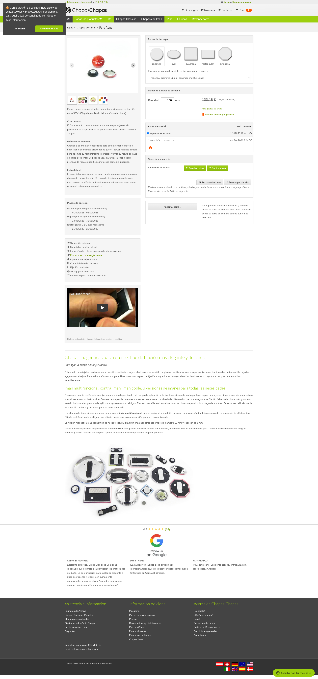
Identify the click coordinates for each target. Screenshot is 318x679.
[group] (72, 100)
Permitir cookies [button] (49, 28)
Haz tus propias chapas (77, 627)
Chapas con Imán (151, 19)
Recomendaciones (211, 182)
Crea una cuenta (241, 2)
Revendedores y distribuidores (145, 623)
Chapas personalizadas (77, 619)
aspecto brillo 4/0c (160, 133)
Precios (133, 619)
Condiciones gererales (205, 631)
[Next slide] (133, 65)
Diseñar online (196, 168)
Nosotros (209, 10)
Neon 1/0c (154, 140)
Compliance (200, 635)
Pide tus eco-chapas (140, 635)
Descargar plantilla (238, 182)
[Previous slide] (72, 65)
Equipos (182, 19)
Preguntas (70, 631)
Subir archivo (218, 168)
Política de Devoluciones (206, 627)
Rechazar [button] (20, 28)
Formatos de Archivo (75, 611)
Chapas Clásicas (126, 19)
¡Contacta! (199, 611)
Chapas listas (136, 639)
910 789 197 (101, 2)
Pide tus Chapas (137, 627)
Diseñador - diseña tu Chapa (80, 623)
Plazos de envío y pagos (142, 615)
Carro (243, 10)
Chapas (69, 27)
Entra (227, 2)
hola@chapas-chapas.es (78, 2)
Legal (197, 619)
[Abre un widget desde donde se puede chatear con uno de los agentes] (294, 673)
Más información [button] (16, 20)
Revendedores (200, 19)
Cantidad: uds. (164, 100)
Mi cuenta (134, 611)
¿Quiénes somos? (203, 615)
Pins (169, 19)
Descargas (191, 10)
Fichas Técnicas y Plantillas (79, 615)
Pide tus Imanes (137, 631)
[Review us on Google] (156, 545)
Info (109, 19)
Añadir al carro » (172, 207)
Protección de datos (204, 623)
